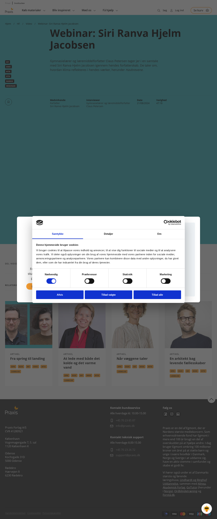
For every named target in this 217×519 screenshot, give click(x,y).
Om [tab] (159, 233)
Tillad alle (157, 294)
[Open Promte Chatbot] (206, 508)
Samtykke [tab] (58, 233)
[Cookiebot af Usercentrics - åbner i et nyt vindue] (166, 222)
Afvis (60, 294)
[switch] (89, 281)
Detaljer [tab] (108, 233)
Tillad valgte (108, 294)
